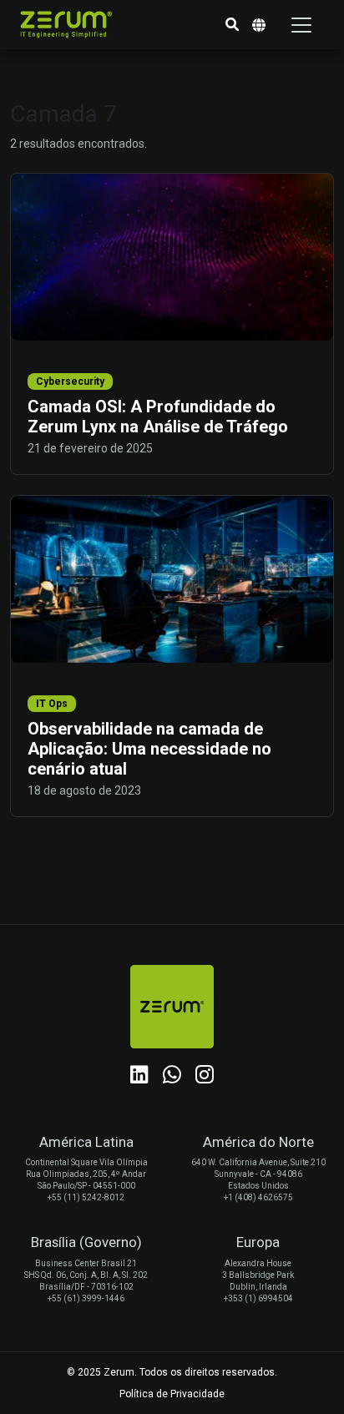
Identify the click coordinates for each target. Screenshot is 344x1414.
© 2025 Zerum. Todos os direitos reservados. (172, 1372)
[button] (232, 25)
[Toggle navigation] (301, 25)
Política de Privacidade (172, 1394)
